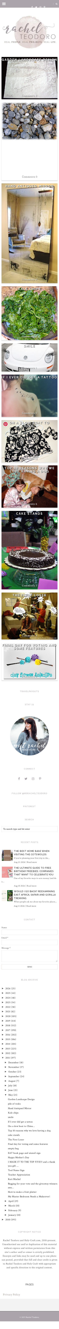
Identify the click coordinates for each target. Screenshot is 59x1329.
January (12, 1215)
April (11, 1201)
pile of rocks (29, 105)
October (12, 1071)
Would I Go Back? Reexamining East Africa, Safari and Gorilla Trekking (35, 895)
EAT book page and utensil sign (24, 1153)
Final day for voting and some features (29, 647)
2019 (8, 1021)
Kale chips (29, 289)
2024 (8, 997)
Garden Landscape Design (29, 60)
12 (36, 458)
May (10, 1095)
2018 (8, 1025)
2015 (8, 1039)
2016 (8, 1034)
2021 (8, 1011)
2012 (8, 1053)
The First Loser (29, 595)
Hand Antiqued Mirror (29, 186)
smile (29, 346)
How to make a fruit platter (22, 1192)
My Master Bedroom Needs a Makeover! (29, 1196)
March (12, 1205)
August (12, 1081)
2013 (8, 1048)
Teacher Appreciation (19, 1174)
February (13, 1210)
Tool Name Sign (16, 1170)
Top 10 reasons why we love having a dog (29, 469)
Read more (32, 862)
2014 (8, 1044)
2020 (8, 1016)
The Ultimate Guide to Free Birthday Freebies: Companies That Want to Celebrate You (34, 871)
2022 (8, 1007)
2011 (8, 1057)
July (10, 1085)
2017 (8, 1030)
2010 (8, 1219)
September (14, 1076)
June (11, 1090)
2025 (8, 993)
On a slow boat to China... (29, 424)
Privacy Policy (11, 1294)
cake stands (29, 513)
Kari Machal (14, 1179)
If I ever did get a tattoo (29, 377)
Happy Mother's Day (18, 1157)
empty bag (13, 1148)
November (14, 1067)
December (14, 1062)
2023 (8, 1002)
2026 (8, 988)
